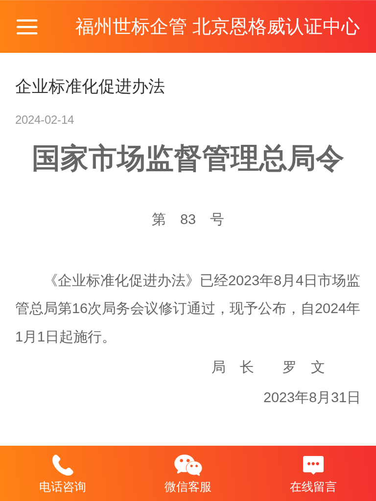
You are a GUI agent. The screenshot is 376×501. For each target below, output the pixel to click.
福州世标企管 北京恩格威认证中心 (217, 26)
